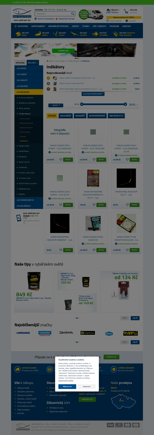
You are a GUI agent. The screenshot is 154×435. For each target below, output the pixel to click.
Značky (75, 26)
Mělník (114, 387)
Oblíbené (61, 159)
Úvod (51, 61)
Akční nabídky (38, 26)
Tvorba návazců (73, 61)
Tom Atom (63, 430)
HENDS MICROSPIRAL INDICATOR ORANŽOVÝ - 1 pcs (59, 238)
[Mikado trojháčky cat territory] (120, 289)
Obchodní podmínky (25, 391)
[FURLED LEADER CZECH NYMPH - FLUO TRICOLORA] (93, 132)
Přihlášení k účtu (56, 407)
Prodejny (78, 424)
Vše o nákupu (99, 26)
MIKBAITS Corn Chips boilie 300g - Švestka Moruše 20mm (68, 276)
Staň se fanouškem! (45, 18)
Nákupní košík (23, 387)
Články (85, 26)
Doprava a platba (24, 395)
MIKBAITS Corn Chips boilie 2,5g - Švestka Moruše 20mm (33, 299)
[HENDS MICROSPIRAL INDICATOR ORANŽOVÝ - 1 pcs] (60, 223)
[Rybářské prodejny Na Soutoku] (123, 401)
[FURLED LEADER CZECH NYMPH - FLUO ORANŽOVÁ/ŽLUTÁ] (126, 132)
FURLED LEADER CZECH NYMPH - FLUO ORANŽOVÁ (59, 147)
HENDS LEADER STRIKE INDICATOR (71, 83)
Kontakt (126, 26)
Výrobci (54, 424)
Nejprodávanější (97, 115)
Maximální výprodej (57, 395)
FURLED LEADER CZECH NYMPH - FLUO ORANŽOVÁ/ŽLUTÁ (126, 148)
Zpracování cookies (65, 380)
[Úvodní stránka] (21, 13)
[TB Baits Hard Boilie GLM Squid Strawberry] (68, 304)
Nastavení (86, 386)
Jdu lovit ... (33, 62)
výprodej (58, 26)
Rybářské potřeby (37, 424)
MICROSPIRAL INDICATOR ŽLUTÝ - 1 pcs (126, 193)
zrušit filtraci (132, 105)
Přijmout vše (67, 386)
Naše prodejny (23, 409)
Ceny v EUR (132, 21)
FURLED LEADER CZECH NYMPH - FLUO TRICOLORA (93, 147)
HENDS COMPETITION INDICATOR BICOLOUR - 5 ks (77, 78)
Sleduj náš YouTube (66, 18)
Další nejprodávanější (92, 94)
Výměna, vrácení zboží (26, 398)
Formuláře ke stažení (26, 406)
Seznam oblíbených (116, 21)
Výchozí (52, 115)
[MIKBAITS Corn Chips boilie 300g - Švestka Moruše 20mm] (86, 282)
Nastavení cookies (74, 430)
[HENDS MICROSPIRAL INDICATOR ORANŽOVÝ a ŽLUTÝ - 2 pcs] (55, 89)
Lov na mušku (60, 61)
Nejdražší (80, 115)
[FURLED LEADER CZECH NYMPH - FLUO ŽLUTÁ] (60, 178)
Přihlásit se (87, 399)
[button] (135, 318)
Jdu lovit (25, 34)
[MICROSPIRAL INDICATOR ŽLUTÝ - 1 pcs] (126, 178)
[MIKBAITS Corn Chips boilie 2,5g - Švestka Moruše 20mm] (34, 282)
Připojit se (111, 357)
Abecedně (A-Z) (116, 115)
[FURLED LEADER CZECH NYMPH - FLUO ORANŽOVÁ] (60, 132)
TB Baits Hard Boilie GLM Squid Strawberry (86, 298)
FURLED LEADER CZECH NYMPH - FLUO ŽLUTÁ (60, 193)
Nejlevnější (65, 115)
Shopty (51, 430)
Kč (78, 104)
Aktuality (62, 424)
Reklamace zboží (24, 402)
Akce (48, 424)
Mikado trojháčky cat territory (125, 273)
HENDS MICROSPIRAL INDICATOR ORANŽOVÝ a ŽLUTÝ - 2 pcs (81, 89)
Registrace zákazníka (58, 411)
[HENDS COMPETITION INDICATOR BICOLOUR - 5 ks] (55, 78)
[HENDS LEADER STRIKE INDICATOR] (55, 84)
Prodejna (114, 26)
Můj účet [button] (114, 11)
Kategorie (23, 26)
